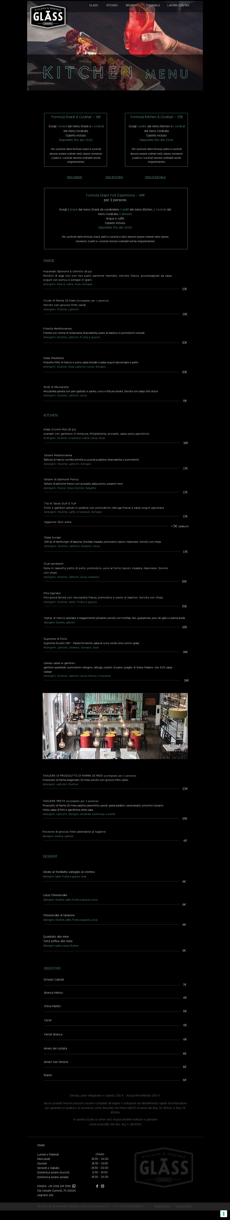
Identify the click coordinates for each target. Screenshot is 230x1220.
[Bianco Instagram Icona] (102, 1186)
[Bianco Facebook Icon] (97, 1186)
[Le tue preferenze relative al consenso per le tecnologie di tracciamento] (223, 1213)
